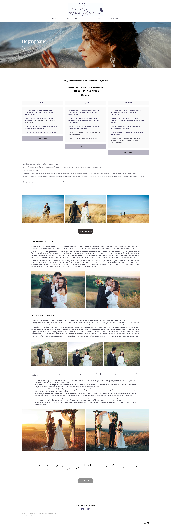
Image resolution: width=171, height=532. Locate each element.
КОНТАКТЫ (114, 18)
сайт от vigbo (85, 527)
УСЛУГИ (88, 18)
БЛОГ (100, 18)
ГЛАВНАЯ (56, 18)
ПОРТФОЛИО (72, 18)
